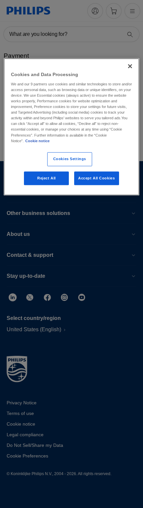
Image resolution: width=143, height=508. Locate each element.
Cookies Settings (69, 159)
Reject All (46, 178)
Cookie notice (37, 141)
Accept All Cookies (96, 178)
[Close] (130, 66)
